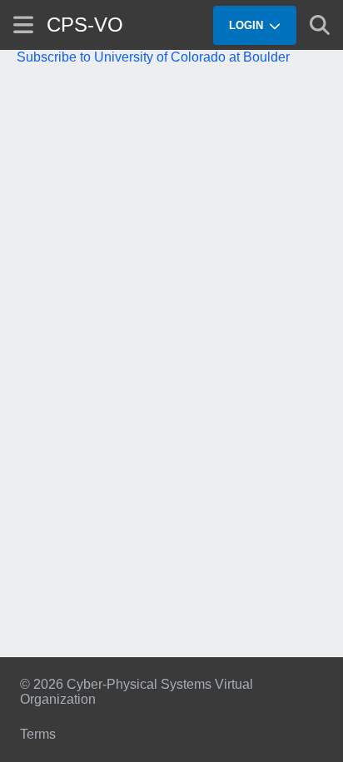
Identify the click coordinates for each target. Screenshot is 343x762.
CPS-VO (85, 24)
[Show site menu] (23, 24)
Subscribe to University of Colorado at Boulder (153, 57)
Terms (38, 734)
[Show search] (320, 25)
